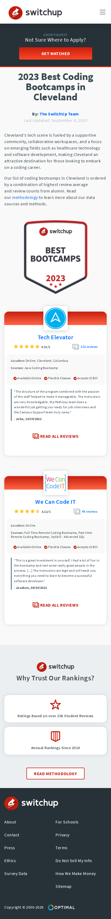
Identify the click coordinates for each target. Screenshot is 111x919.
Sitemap (64, 886)
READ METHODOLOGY (55, 773)
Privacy (63, 834)
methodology (25, 197)
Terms (62, 847)
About (10, 822)
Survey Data (15, 873)
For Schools (67, 822)
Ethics (10, 860)
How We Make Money (76, 873)
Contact (11, 834)
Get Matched (55, 53)
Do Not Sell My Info (74, 860)
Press (9, 847)
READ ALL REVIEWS (58, 436)
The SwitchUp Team (59, 113)
